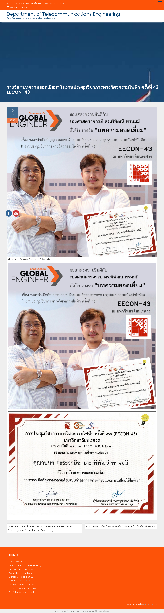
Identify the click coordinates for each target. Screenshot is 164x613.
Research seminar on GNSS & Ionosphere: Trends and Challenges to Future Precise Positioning (40, 528)
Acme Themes (150, 604)
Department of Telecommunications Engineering (63, 14)
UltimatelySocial (102, 611)
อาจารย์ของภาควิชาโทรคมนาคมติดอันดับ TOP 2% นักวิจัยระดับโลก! (119, 526)
